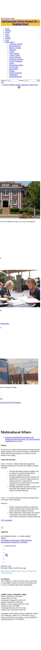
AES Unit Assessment (29, 439)
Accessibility (5, 540)
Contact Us (18, 540)
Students (8, 38)
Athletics (8, 30)
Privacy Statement (21, 542)
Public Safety (13, 69)
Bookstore (12, 50)
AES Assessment (6, 520)
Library (11, 63)
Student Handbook (15, 77)
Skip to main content (8, 18)
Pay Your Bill (13, 67)
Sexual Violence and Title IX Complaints (18, 616)
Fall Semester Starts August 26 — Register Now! (20, 22)
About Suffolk (14, 437)
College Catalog (14, 55)
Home (7, 437)
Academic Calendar (15, 44)
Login (7, 40)
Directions (25, 540)
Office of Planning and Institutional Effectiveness (19, 438)
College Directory (15, 57)
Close (3, 538)
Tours (7, 34)
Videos (7, 36)
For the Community (15, 61)
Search (21, 80)
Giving (7, 32)
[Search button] (38, 80)
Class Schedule (14, 53)
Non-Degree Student (16, 65)
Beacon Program (14, 46)
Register (12, 71)
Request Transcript (15, 73)
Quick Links (9, 42)
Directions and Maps (16, 59)
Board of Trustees (15, 48)
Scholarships (13, 75)
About (7, 28)
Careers (11, 52)
